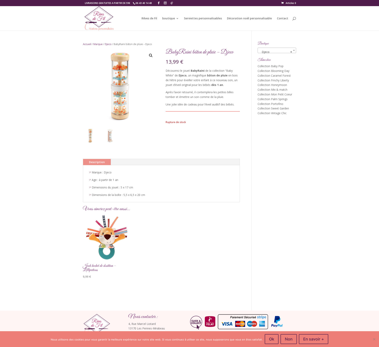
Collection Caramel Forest (274, 75)
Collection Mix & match (272, 89)
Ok (271, 339)
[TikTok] (171, 3)
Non (289, 339)
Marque (98, 44)
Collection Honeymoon (272, 85)
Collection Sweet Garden (273, 108)
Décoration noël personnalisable (249, 18)
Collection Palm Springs (273, 99)
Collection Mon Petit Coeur (275, 94)
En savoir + (313, 339)
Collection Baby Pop (270, 66)
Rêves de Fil (149, 18)
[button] (150, 55)
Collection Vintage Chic (272, 113)
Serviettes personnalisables (203, 18)
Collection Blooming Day (273, 71)
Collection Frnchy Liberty (273, 80)
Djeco (108, 44)
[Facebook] (158, 3)
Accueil (87, 44)
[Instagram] (165, 3)
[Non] (374, 339)
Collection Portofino (270, 104)
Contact (282, 18)
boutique (168, 18)
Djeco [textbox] (275, 52)
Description (97, 162)
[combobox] (277, 50)
